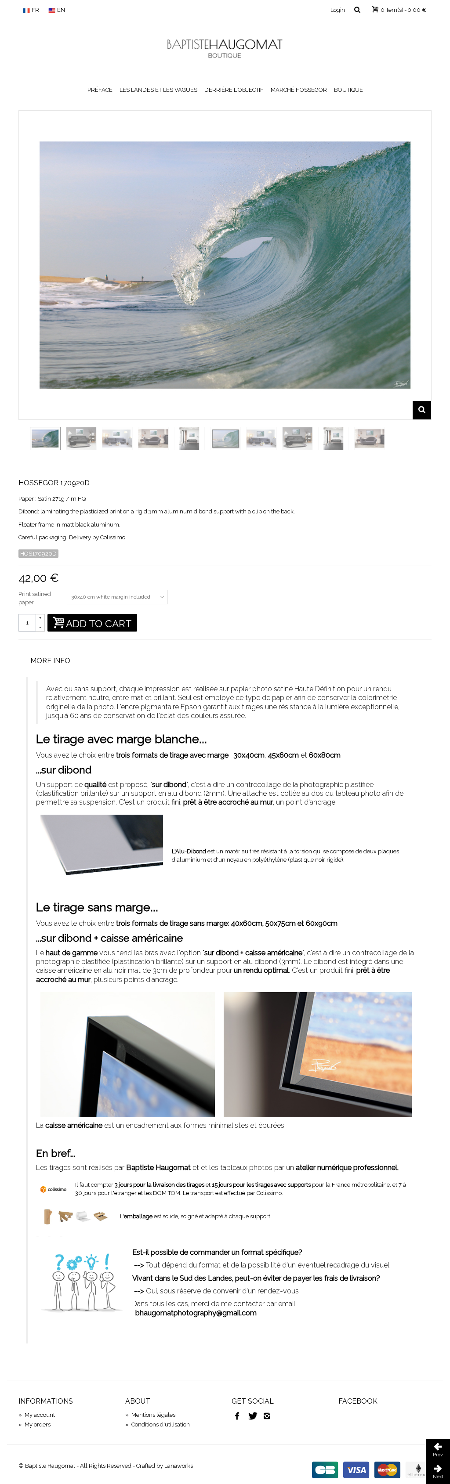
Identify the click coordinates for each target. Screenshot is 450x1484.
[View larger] (422, 410)
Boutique (348, 90)
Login (337, 10)
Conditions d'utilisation (157, 1424)
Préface (99, 90)
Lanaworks (178, 1465)
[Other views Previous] (22, 445)
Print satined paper (34, 598)
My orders (34, 1424)
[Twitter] (252, 1416)
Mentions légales (150, 1415)
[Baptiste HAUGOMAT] (224, 48)
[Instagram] (267, 1416)
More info (50, 661)
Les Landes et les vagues (158, 90)
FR (35, 10)
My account (36, 1415)
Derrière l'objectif (234, 90)
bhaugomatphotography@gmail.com (196, 1313)
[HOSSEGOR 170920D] (45, 438)
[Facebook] (237, 1416)
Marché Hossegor (299, 90)
